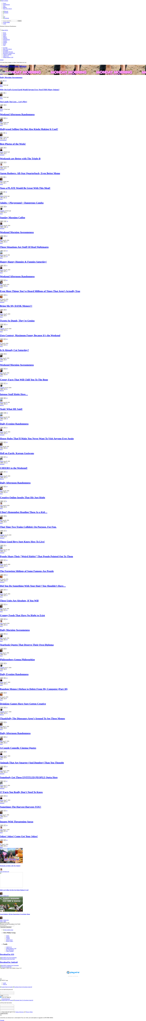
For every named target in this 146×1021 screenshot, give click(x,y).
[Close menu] (0, 30)
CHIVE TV (6, 56)
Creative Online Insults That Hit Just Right (22, 497)
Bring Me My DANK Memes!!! (16, 306)
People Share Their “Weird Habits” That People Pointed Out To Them (36, 556)
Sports (4, 43)
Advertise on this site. (73, 976)
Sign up (5, 984)
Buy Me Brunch (10, 949)
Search (4, 34)
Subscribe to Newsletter (6, 927)
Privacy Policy (9, 941)
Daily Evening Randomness (14, 423)
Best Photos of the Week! (13, 143)
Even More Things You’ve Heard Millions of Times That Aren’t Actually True (40, 291)
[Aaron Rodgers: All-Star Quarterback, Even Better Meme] (73, 904)
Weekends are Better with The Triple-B (20, 158)
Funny (4, 3)
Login (4, 983)
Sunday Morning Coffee (12, 217)
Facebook (25, 987)
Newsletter (5, 50)
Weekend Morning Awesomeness (17, 232)
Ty (0, 299)
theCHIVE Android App (9, 53)
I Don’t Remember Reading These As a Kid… (23, 512)
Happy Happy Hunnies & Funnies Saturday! (23, 261)
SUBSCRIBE (6, 22)
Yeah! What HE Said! (11, 409)
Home (4, 32)
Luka (1, 166)
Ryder (1, 255)
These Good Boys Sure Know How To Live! (22, 541)
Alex (1, 358)
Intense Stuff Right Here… (14, 394)
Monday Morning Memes (13, 66)
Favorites (5, 47)
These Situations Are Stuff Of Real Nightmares (24, 247)
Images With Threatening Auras (16, 821)
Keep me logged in (6, 997)
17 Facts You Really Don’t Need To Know (21, 792)
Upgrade (2, 1020)
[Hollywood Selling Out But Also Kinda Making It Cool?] (73, 880)
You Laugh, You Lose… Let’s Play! (13, 102)
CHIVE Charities (7, 54)
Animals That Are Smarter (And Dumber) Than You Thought (32, 762)
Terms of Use (9, 939)
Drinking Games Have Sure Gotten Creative (23, 703)
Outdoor (5, 42)
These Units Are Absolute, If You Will (19, 600)
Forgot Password (5, 998)
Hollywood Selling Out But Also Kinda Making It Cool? (29, 129)
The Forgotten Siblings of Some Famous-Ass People (27, 571)
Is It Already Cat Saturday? (14, 350)
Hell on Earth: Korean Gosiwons (17, 453)
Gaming (5, 41)
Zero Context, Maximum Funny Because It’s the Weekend (30, 335)
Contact (8, 938)
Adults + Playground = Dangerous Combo (22, 202)
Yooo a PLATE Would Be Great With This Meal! (25, 188)
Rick (1, 85)
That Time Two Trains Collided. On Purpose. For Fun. (28, 527)
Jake (1, 97)
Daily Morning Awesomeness (11, 77)
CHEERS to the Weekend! (13, 468)
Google (11, 987)
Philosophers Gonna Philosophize (17, 659)
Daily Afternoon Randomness (15, 482)
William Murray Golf (8, 57)
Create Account (4, 1013)
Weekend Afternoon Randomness (17, 114)
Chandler (2, 210)
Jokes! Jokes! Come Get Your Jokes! (19, 836)
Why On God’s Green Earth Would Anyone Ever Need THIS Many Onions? (29, 90)
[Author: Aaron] (1, 71)
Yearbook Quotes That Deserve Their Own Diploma (27, 644)
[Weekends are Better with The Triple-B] (73, 856)
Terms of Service (19, 1012)
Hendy (1, 109)
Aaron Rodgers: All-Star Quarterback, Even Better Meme (30, 173)
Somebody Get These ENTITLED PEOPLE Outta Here (29, 777)
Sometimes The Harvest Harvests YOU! (20, 806)
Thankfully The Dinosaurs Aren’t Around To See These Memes (32, 718)
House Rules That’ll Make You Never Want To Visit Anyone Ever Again (37, 438)
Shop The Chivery (7, 8)
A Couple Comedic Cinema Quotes (18, 748)
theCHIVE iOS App (8, 51)
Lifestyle (5, 38)
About (7, 935)
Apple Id (30, 987)
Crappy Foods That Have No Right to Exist (22, 615)
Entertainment (6, 4)
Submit (1, 59)
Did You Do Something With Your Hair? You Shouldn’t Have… (33, 585)
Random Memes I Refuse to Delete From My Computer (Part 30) (34, 689)
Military (5, 7)
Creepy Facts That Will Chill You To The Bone (24, 379)
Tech (4, 6)
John (1, 122)
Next (5, 921)
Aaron (4, 71)
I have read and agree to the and (17, 1012)
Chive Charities (10, 951)
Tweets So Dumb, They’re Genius (17, 320)
